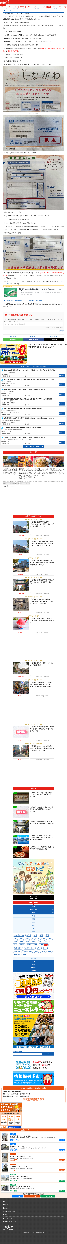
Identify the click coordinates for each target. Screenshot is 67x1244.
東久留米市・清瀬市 (29, 948)
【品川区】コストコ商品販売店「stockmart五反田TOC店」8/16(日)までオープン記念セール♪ (41, 601)
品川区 (17, 483)
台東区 (27, 938)
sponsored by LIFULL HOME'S (39, 1130)
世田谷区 (34, 941)
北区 (33, 938)
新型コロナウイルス (25, 483)
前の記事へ (13, 336)
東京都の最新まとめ (19, 935)
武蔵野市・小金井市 (32, 944)
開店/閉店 (22, 7)
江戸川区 (29, 935)
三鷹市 (43, 944)
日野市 (36, 951)
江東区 (35, 935)
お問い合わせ (7, 1214)
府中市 (44, 948)
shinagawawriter (12, 486)
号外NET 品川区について (10, 1221)
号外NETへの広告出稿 (9, 1211)
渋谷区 (27, 941)
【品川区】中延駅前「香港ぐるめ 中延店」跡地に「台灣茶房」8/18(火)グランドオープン (42, 729)
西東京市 (22, 944)
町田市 (49, 951)
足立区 (15, 938)
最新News (10, 7)
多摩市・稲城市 (28, 951)
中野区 (15, 941)
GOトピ (3, 7)
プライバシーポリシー (9, 1218)
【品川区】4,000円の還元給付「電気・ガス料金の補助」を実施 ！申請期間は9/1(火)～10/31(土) (42, 563)
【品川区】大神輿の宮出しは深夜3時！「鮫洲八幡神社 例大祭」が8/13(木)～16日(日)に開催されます (41, 684)
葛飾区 (41, 935)
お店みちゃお (37, 7)
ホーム (5, 1201)
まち (44, 7)
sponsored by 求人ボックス (39, 366)
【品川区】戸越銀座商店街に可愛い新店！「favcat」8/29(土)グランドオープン (42, 582)
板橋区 (44, 938)
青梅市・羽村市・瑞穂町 (20, 954)
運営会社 (6, 1204)
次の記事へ (53, 336)
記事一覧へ (33, 336)
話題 (49, 7)
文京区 (38, 938)
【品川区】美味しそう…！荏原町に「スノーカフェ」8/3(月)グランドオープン (42, 620)
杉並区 (21, 941)
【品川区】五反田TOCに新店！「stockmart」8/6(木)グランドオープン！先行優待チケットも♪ (42, 524)
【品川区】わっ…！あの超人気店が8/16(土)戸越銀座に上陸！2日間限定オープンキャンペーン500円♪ (42, 748)
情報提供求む (7, 1208)
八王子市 (43, 951)
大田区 (15, 944)
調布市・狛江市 (18, 948)
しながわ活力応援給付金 (9, 483)
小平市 (38, 948)
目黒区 (40, 941)
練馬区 (50, 938)
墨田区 (47, 935)
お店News (29, 7)
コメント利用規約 (60, 331)
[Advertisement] (33, 501)
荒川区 (21, 938)
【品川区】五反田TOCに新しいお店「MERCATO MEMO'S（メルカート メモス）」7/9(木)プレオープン (41, 543)
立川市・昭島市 (18, 951)
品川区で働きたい (26, 366)
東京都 (27, 13)
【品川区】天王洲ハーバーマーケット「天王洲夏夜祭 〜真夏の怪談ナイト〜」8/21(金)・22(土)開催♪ (42, 837)
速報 (60, 7)
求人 (16, 7)
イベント (55, 7)
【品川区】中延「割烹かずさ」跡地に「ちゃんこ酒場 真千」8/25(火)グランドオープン (41, 794)
